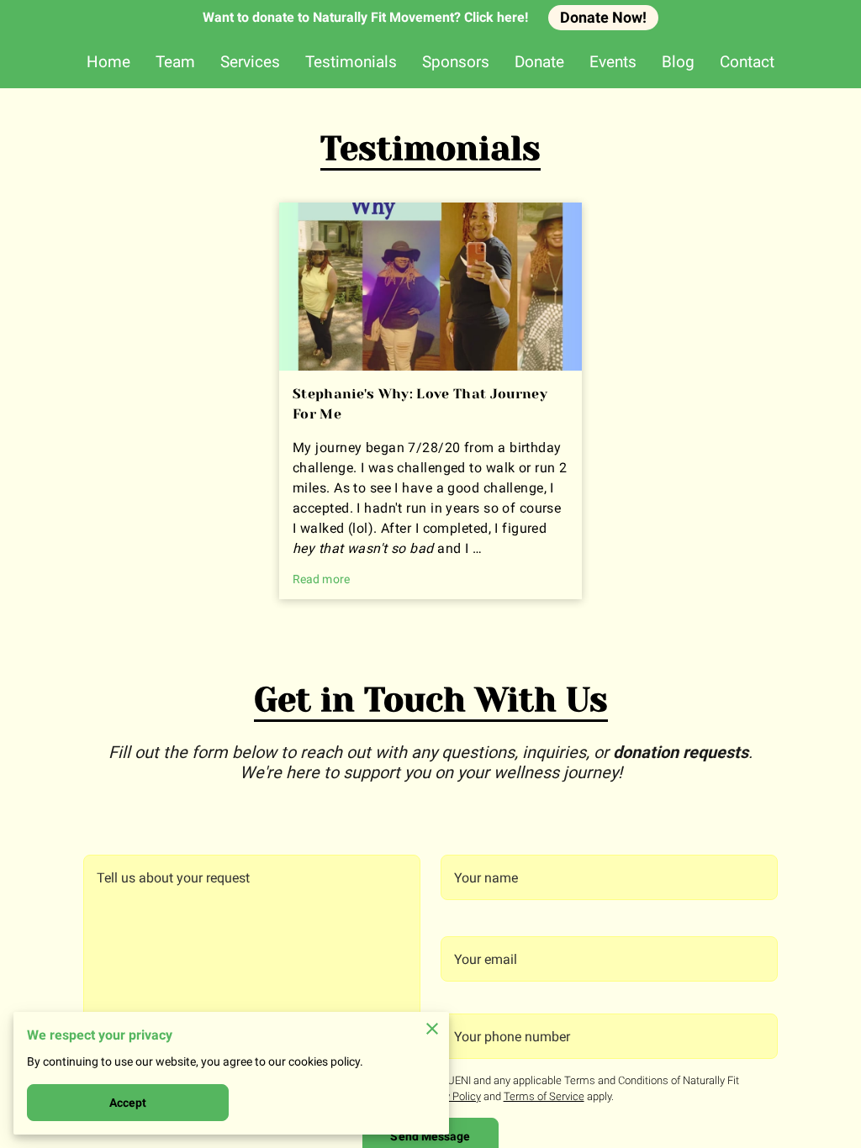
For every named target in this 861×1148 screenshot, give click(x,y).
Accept (128, 1102)
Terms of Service (544, 1096)
